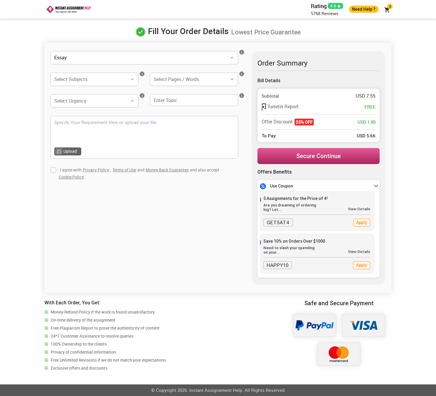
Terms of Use (124, 170)
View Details (359, 208)
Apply (361, 222)
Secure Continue (318, 156)
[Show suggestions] (223, 57)
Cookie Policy (71, 177)
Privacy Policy (96, 170)
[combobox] (136, 58)
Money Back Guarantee (167, 170)
